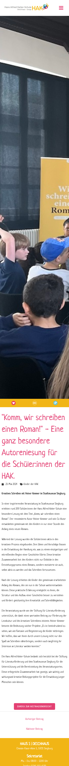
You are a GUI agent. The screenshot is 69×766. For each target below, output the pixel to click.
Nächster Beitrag (34, 729)
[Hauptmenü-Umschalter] (61, 8)
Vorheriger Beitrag (34, 719)
